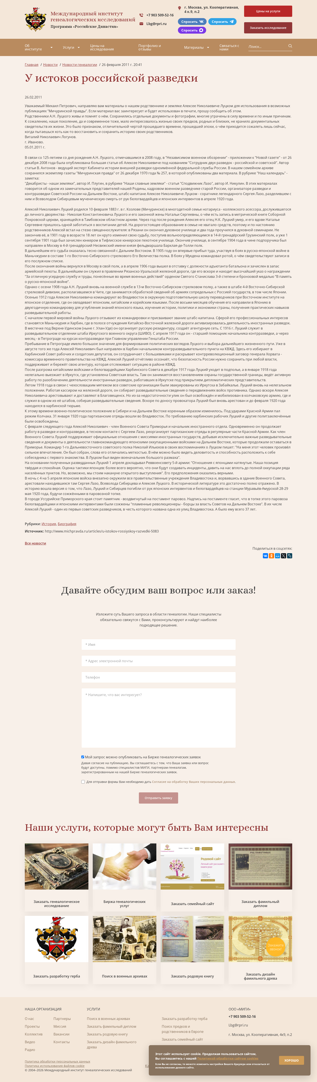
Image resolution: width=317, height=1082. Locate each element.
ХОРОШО (291, 1060)
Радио (30, 1049)
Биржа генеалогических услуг (125, 904)
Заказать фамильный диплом (260, 904)
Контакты (61, 1042)
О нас (29, 1018)
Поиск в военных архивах (124, 976)
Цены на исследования (102, 47)
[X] (283, 555)
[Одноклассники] (271, 555)
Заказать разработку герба (56, 976)
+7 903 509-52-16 (160, 15)
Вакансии (61, 1034)
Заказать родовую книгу (192, 976)
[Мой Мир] (277, 555)
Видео (30, 1042)
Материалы (194, 47)
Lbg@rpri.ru (156, 23)
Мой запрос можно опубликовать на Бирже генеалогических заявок (142, 757)
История (49, 523)
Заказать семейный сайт (192, 904)
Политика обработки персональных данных (57, 1061)
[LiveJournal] (289, 555)
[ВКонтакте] (265, 555)
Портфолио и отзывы (149, 47)
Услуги (68, 47)
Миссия (59, 1026)
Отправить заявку (158, 798)
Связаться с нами (229, 47)
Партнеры (62, 1018)
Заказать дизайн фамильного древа (260, 976)
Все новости (35, 543)
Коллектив (33, 1034)
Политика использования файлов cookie (55, 1066)
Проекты (32, 1026)
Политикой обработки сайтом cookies (227, 1058)
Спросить (189, 21)
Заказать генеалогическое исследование (57, 904)
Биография (67, 523)
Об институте (33, 47)
